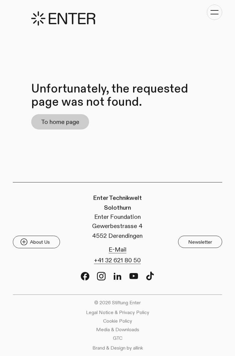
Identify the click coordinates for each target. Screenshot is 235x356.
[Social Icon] (85, 276)
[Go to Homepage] (63, 18)
